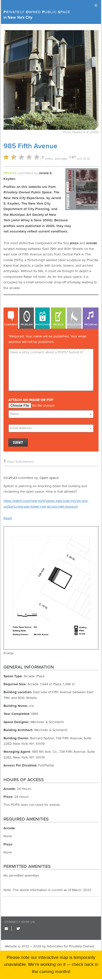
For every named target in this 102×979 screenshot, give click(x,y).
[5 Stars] (36, 157)
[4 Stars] (29, 157)
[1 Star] (6, 157)
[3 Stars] (21, 157)
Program (90, 324)
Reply (7, 518)
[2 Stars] (13, 157)
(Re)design (74, 324)
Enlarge (8, 653)
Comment (10, 324)
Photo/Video (42, 324)
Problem (27, 324)
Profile (58, 324)
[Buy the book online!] (82, 209)
